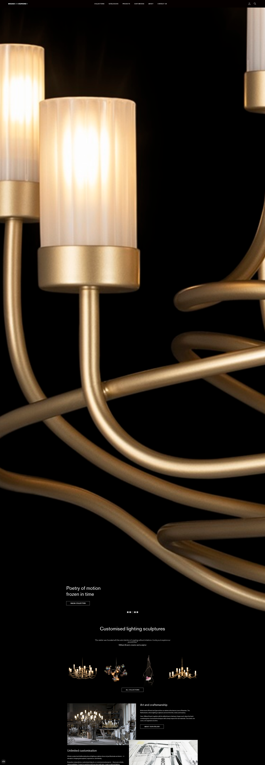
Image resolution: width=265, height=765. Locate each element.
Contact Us (162, 4)
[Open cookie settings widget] (3, 761)
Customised (139, 4)
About (151, 4)
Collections (99, 4)
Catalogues (113, 4)
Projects (126, 4)
